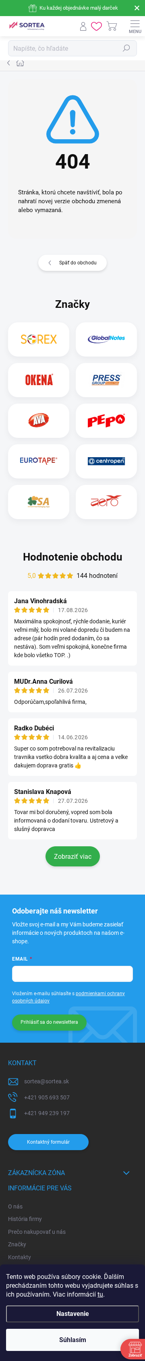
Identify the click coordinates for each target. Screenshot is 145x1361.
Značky (17, 1244)
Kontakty (19, 1257)
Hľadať (126, 48)
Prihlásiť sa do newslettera (49, 1022)
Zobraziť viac (72, 856)
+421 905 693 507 (47, 1097)
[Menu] (135, 26)
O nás (15, 1206)
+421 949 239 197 (47, 1113)
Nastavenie (72, 1314)
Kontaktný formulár (48, 1142)
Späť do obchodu (78, 263)
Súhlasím (72, 1340)
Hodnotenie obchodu (72, 557)
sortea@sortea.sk (46, 1081)
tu (100, 1294)
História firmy (25, 1219)
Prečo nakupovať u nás (37, 1232)
